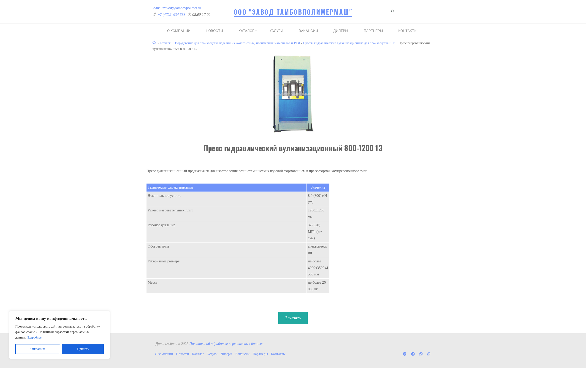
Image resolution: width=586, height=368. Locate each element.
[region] (59, 335)
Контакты (407, 31)
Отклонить (37, 349)
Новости (214, 31)
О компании (178, 31)
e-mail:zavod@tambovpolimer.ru (177, 8)
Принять (83, 349)
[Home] (154, 43)
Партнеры (373, 31)
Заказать (293, 317)
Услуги (276, 31)
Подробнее (34, 337)
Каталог (246, 31)
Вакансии (308, 31)
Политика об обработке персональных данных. (226, 344)
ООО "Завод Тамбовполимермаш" (293, 11)
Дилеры (340, 31)
